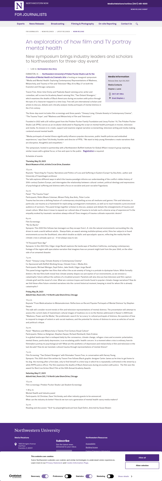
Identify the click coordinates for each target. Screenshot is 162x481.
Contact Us (126, 24)
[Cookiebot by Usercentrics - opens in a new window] (15, 476)
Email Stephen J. (118, 98)
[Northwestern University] (81, 431)
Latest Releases (63, 31)
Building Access (92, 447)
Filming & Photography (82, 24)
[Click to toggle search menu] (136, 24)
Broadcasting (57, 24)
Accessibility (90, 444)
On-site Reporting (107, 24)
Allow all (142, 458)
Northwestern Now (37, 3)
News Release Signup (139, 9)
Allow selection (142, 465)
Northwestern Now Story (47, 69)
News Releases (36, 24)
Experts (21, 24)
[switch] (68, 476)
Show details (123, 476)
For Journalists (31, 15)
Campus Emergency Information (98, 451)
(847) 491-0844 (118, 94)
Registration (88, 151)
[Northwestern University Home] (19, 5)
